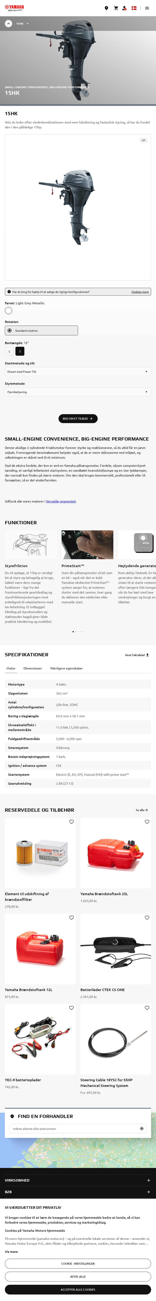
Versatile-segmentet (61, 501)
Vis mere (11, 1251)
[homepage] (14, 8)
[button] (147, 8)
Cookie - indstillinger (78, 1263)
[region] (78, 1250)
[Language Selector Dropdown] (134, 8)
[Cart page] (116, 8)
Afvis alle (78, 1276)
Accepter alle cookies (78, 1289)
